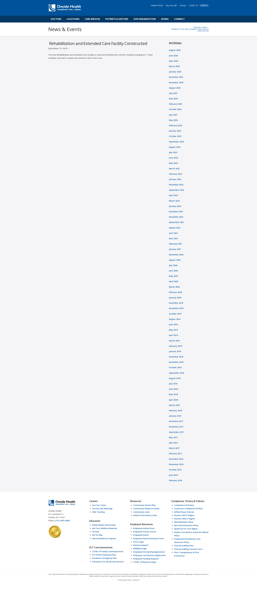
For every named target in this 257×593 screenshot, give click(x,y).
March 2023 (174, 168)
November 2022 (176, 184)
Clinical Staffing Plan (183, 545)
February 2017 (175, 453)
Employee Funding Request (145, 558)
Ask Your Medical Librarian (104, 528)
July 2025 (173, 93)
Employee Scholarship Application (149, 552)
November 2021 (176, 217)
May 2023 (173, 163)
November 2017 (176, 426)
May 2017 (173, 437)
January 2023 (175, 179)
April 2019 (173, 335)
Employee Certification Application (149, 555)
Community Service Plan (144, 505)
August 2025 (174, 88)
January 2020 (175, 297)
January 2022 (175, 206)
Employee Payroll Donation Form (148, 538)
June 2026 (173, 55)
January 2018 (175, 416)
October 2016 (175, 469)
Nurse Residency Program (104, 538)
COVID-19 (193, 5)
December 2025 (176, 77)
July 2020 (173, 265)
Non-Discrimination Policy (186, 525)
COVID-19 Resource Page (144, 562)
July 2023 (173, 152)
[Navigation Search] (190, 19)
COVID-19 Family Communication (107, 551)
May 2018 (173, 394)
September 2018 (176, 373)
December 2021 (176, 211)
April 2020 (173, 281)
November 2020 (176, 254)
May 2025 (173, 98)
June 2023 (173, 157)
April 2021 (173, 238)
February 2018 (175, 410)
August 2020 (174, 260)
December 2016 (176, 459)
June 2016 (173, 475)
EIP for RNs (97, 535)
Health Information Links (145, 515)
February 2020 (175, 292)
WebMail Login (140, 548)
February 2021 (175, 243)
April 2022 (173, 195)
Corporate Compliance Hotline (188, 508)
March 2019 (174, 340)
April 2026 (173, 61)
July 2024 (173, 114)
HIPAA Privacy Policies (184, 512)
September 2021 (176, 222)
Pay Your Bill (171, 5)
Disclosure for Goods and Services (108, 561)
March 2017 (174, 448)
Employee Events (141, 535)
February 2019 (175, 346)
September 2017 (176, 432)
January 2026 (175, 71)
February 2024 (175, 125)
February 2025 (175, 104)
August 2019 (174, 319)
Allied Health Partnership (104, 525)
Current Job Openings (102, 508)
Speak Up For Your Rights (186, 528)
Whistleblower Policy (183, 522)
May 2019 (173, 330)
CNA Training (98, 512)
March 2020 (174, 287)
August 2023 (174, 147)
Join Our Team (99, 505)
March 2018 (174, 405)
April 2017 (173, 443)
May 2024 (173, 120)
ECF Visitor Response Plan (104, 555)
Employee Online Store (143, 528)
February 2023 (175, 174)
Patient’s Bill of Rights (184, 518)
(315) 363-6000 (62, 520)
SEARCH (204, 5)
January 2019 (175, 351)
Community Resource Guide (146, 508)
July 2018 (173, 383)
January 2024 (175, 131)
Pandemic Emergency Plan (104, 558)
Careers (182, 5)
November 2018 (176, 362)
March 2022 (174, 201)
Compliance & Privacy (184, 505)
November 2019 (176, 308)
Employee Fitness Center (144, 531)
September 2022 (176, 190)
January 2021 (175, 249)
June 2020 (173, 270)
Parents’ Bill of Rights (184, 515)
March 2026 (174, 66)
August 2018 (174, 378)
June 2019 (173, 324)
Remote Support (141, 545)
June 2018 (173, 389)
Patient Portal (157, 5)
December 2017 (176, 421)
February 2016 (175, 480)
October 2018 (175, 367)
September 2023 (176, 141)
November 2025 (176, 82)
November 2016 (176, 464)
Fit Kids (95, 531)
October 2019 (175, 313)
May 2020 (173, 276)
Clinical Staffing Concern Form (188, 549)
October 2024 (175, 109)
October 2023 (175, 136)
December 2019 (176, 303)
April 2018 (173, 400)
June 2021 (173, 233)
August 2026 (174, 50)
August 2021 (174, 227)
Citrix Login (138, 542)
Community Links (141, 512)
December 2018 (176, 356)
